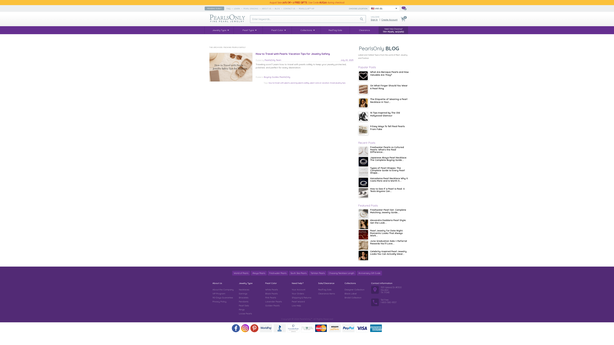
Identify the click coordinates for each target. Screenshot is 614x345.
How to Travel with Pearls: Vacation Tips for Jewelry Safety (293, 53)
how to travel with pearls (279, 83)
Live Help (296, 305)
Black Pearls (271, 293)
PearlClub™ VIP (306, 8)
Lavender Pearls (273, 301)
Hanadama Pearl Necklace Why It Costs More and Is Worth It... (389, 179)
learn (237, 8)
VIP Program (219, 293)
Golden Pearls (272, 305)
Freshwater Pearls (277, 273)
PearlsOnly (284, 77)
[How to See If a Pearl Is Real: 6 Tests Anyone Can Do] (363, 193)
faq (229, 8)
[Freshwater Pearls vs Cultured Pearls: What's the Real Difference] (363, 151)
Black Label (351, 293)
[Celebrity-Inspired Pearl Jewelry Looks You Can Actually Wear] (363, 255)
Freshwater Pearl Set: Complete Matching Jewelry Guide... (388, 211)
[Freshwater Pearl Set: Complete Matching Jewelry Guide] (363, 214)
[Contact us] (404, 8)
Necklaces (244, 289)
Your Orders (298, 293)
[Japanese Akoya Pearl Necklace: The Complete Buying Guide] (363, 162)
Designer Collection (354, 289)
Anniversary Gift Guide (369, 273)
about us (266, 8)
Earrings (243, 293)
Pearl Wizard (298, 301)
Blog (277, 8)
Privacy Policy (219, 301)
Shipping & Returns (301, 297)
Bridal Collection (353, 297)
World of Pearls (241, 273)
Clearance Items (326, 293)
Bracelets (243, 297)
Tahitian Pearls (318, 273)
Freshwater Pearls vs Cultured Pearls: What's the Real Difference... (387, 150)
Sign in (374, 19)
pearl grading (250, 8)
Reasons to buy (214, 8)
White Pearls (271, 289)
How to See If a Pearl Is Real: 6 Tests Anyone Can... (387, 190)
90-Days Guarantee (223, 297)
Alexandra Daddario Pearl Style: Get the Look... (388, 221)
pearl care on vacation (319, 83)
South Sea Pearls (299, 273)
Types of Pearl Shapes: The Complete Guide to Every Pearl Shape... (387, 170)
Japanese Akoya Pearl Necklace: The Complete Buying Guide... (388, 159)
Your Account (298, 289)
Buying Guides (271, 77)
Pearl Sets (244, 305)
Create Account (389, 19)
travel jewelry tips (337, 83)
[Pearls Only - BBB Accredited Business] (280, 328)
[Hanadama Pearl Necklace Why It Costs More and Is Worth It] (363, 182)
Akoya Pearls (258, 273)
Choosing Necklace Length (341, 273)
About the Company (223, 289)
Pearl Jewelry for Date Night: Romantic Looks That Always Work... (386, 233)
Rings (241, 309)
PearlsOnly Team (273, 60)
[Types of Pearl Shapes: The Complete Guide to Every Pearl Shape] (363, 172)
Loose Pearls (245, 313)
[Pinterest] (254, 328)
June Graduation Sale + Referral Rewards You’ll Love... (388, 242)
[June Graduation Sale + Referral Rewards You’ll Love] (363, 245)
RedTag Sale (324, 289)
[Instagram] (245, 328)
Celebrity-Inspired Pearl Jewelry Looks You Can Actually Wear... (388, 252)
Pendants (243, 301)
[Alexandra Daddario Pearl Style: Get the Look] (363, 224)
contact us (289, 8)
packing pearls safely (300, 83)
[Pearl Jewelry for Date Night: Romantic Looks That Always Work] (363, 235)
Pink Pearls (270, 297)
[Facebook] (235, 328)
